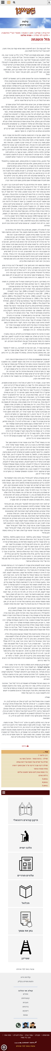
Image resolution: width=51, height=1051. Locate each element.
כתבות (25, 32)
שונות (25, 1015)
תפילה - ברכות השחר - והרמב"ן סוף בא (34, 758)
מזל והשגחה (40, 39)
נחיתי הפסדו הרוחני (41, 769)
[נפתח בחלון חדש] (33, 1025)
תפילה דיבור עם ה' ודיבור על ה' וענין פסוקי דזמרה (30, 765)
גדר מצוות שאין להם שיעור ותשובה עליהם (33, 772)
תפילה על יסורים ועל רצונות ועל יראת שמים (32, 762)
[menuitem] (25, 810)
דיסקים (25, 1010)
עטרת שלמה (26, 35)
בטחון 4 (45, 782)
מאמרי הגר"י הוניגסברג (10, 32)
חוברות (25, 1002)
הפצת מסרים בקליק (25, 981)
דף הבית (46, 32)
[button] (14, 2)
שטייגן (38, 32)
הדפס (24, 746)
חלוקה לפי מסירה (41, 35)
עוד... (45, 751)
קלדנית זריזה (25, 977)
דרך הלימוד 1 (43, 755)
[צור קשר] (9, 2)
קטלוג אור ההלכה (25, 990)
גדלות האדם (43, 775)
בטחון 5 (45, 779)
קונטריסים (25, 998)
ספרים (25, 994)
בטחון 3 (45, 785)
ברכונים (26, 1006)
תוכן (31, 32)
